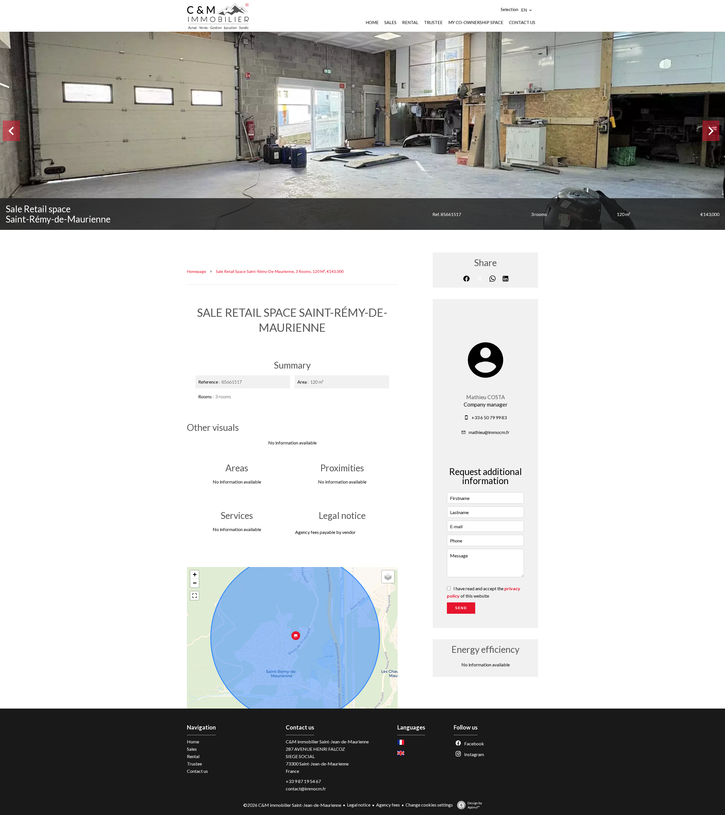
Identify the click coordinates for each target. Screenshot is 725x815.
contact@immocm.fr (306, 788)
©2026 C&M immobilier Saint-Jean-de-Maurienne (292, 805)
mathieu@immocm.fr (489, 432)
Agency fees (388, 804)
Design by (475, 805)
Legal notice (358, 804)
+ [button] (195, 574)
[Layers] (388, 576)
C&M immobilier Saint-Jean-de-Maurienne (327, 741)
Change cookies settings (429, 804)
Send (461, 608)
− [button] (195, 583)
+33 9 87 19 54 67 (303, 781)
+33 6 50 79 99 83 (489, 417)
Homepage (196, 271)
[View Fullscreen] (194, 595)
